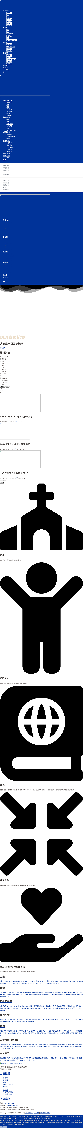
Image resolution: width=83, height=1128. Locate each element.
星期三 (4, 365)
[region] (41, 312)
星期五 (4, 370)
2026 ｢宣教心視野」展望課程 (15, 444)
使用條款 (36, 1113)
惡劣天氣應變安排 (8, 1092)
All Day (4, 376)
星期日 (4, 359)
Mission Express (8, 1084)
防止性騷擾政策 (7, 1094)
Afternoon (5, 380)
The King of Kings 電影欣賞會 (16, 416)
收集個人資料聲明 (45, 1113)
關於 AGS (6, 1078)
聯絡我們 (5, 1090)
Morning (4, 378)
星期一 (4, 361)
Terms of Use (20, 1125)
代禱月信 (5, 1082)
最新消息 (5, 352)
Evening (4, 382)
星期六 (4, 372)
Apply (7, 386)
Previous (3, 480)
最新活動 (5, 1080)
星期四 (4, 367)
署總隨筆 (5, 1086)
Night (3, 384)
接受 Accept (3, 1127)
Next (2, 482)
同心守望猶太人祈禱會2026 (14, 472)
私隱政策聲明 (29, 1113)
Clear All (3, 386)
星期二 (4, 363)
